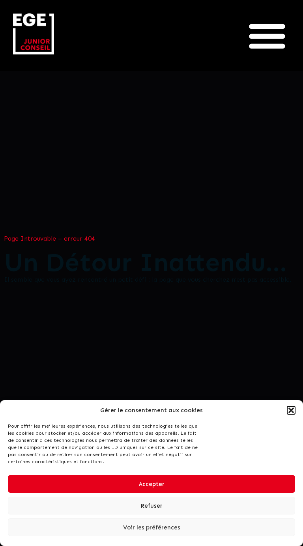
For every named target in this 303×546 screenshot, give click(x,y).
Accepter (152, 484)
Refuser (151, 505)
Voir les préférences (151, 527)
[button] (291, 410)
